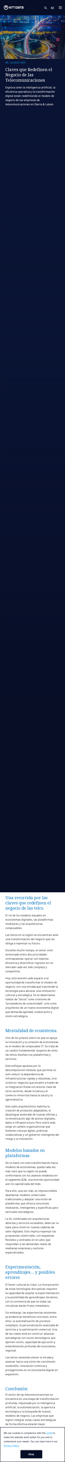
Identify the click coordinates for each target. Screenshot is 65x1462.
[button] (47, 7)
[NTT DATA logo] (13, 7)
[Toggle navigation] (61, 7)
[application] (32, 1444)
